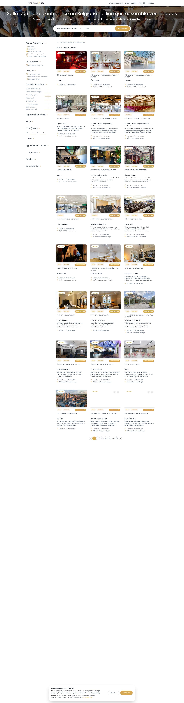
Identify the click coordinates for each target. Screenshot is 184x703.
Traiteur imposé (34, 74)
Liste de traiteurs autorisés (38, 77)
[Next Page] (120, 438)
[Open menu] (157, 3)
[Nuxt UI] (36, 3)
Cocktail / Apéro (32, 95)
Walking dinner (31, 101)
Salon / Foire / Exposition (37, 56)
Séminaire (31, 49)
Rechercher (122, 28)
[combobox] (69, 28)
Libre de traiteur (34, 79)
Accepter (126, 693)
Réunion (31, 47)
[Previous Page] (90, 438)
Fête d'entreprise (34, 51)
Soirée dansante (32, 104)
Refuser (113, 693)
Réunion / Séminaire (33, 88)
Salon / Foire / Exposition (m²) (31, 108)
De (27, 132)
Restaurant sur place (35, 65)
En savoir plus (87, 697)
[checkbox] (27, 46)
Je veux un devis (80, 71)
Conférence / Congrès (36, 54)
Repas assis (30, 98)
